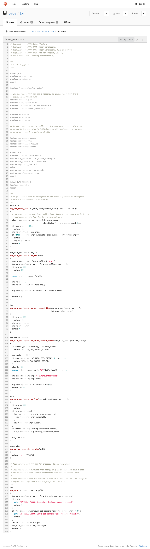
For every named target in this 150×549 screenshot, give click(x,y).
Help (36, 3)
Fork (136, 13)
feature (45, 31)
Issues (27, 22)
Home (14, 3)
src (38, 31)
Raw (131, 39)
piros (12, 13)
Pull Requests (49, 22)
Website (143, 546)
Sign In (141, 3)
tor (22, 13)
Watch (98, 13)
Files (11, 22)
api (52, 31)
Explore (25, 3)
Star (118, 13)
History (123, 39)
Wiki (69, 22)
